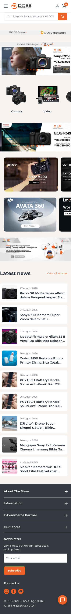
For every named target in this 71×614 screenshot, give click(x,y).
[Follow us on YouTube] (20, 591)
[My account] (57, 6)
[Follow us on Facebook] (13, 591)
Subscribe (14, 570)
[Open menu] (6, 6)
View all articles (57, 273)
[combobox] (35, 16)
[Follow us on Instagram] (6, 591)
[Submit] (62, 16)
